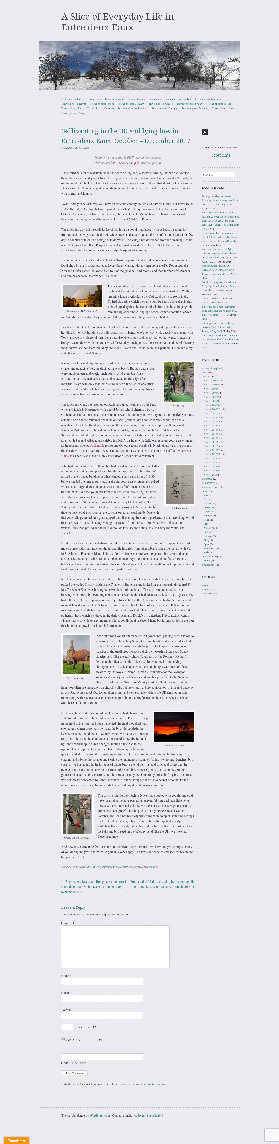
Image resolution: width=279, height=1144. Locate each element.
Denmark (208, 503)
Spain (206, 544)
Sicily (206, 540)
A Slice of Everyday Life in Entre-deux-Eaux (117, 22)
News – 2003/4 (211, 384)
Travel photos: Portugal (165, 108)
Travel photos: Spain (223, 108)
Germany (208, 511)
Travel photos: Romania (195, 108)
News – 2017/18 (212, 441)
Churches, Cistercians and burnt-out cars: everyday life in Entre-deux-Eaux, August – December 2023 (221, 339)
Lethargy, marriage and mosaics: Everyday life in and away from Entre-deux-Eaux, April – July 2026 (220, 200)
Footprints (221, 155)
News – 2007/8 (211, 400)
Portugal (208, 531)
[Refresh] (100, 1039)
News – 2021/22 (212, 458)
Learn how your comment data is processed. (140, 1084)
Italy (206, 523)
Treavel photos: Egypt (73, 103)
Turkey (207, 552)
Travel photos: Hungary (190, 103)
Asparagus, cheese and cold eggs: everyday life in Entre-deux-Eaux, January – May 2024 (218, 327)
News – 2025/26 (212, 470)
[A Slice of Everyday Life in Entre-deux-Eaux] (139, 65)
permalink (152, 866)
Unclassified (208, 564)
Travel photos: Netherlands (133, 108)
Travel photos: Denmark (208, 99)
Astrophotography (211, 368)
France (207, 507)
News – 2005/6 (211, 392)
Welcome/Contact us (72, 99)
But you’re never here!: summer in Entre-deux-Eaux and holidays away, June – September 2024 (219, 310)
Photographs (108, 866)
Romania (208, 536)
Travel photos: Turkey (73, 113)
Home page (94, 99)
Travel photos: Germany (131, 103)
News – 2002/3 (211, 380)
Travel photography (211, 556)
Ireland (207, 519)
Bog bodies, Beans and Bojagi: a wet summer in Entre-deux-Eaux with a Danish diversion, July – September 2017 (94, 886)
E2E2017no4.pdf (127, 162)
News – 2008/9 (211, 405)
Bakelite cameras (114, 99)
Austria (207, 495)
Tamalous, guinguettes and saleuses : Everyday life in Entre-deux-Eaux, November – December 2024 (219, 286)
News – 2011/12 (212, 417)
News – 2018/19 (212, 445)
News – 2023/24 (212, 466)
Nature (205, 372)
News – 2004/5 (211, 388)
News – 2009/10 (212, 409)
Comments (210, 593)
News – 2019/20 (212, 450)
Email (66, 992)
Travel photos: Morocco (100, 108)
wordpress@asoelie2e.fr (148, 1115)
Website (66, 1010)
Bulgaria (208, 499)
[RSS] (205, 132)
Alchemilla (97, 445)
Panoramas (155, 99)
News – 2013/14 (212, 425)
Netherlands (209, 527)
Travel (205, 491)
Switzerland (209, 548)
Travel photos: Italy (72, 108)
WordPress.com (100, 1115)
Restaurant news (124, 866)
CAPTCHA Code (73, 1063)
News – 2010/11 (212, 413)
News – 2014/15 (212, 429)
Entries (208, 589)
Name (66, 975)
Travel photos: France (102, 103)
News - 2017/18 (93, 866)
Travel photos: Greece (161, 103)
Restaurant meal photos (178, 99)
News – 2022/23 (212, 462)
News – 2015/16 (212, 433)
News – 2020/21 (212, 454)
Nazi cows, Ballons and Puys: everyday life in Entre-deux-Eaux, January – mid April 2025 (218, 269)
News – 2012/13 (212, 421)
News (205, 376)
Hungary (208, 515)
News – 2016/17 (212, 437)
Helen (86, 147)
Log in (205, 585)
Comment (68, 923)
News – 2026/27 (212, 474)
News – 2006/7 (211, 396)
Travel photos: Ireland (219, 103)
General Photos (136, 99)
